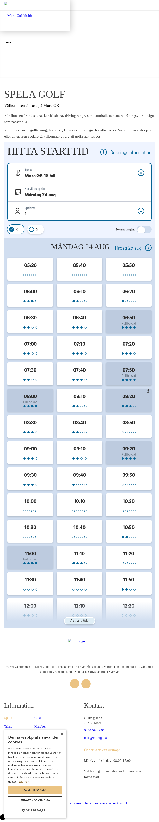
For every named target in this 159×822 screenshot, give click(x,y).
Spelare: (30, 207)
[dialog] (35, 774)
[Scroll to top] (3, 817)
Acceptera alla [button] (35, 789)
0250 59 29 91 (94, 730)
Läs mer (24, 781)
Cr (37, 229)
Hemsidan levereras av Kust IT (105, 803)
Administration (70, 803)
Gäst (37, 718)
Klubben (40, 726)
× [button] (61, 734)
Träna (8, 726)
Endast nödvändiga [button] (35, 800)
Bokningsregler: (125, 229)
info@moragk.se (96, 738)
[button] (35, 810)
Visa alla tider (80, 620)
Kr (17, 229)
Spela (8, 718)
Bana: (28, 169)
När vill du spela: (35, 188)
